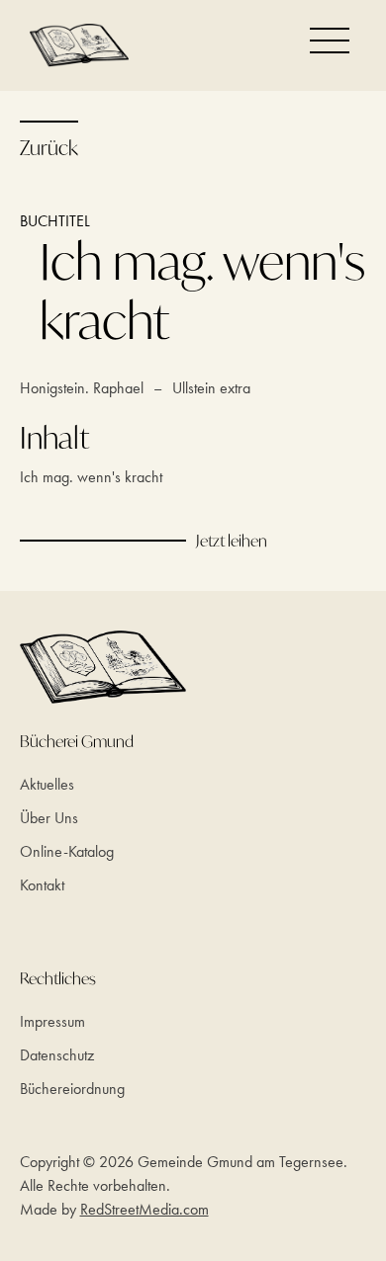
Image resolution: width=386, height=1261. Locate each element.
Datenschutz (57, 1055)
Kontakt (42, 885)
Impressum (52, 1021)
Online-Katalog (67, 851)
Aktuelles (47, 784)
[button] (329, 40)
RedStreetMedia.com (144, 1209)
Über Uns (49, 817)
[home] (74, 46)
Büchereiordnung (72, 1088)
